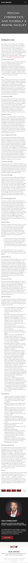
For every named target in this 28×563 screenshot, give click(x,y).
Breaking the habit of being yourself (15, 57)
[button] (7, 537)
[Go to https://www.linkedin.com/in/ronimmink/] (11, 547)
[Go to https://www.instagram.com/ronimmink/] (14, 547)
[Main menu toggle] (25, 2)
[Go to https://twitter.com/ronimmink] (16, 547)
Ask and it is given (13, 55)
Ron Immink (6, 2)
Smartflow (21, 44)
